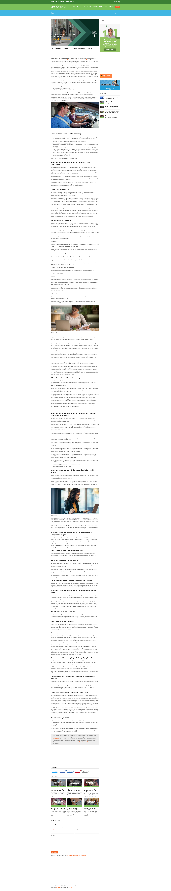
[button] (54, 771)
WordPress (58, 887)
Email (76, 829)
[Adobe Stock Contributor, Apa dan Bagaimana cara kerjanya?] (58, 783)
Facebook (73, 741)
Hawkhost (70, 887)
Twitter (83, 741)
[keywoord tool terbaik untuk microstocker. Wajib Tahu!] (74, 783)
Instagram (89, 741)
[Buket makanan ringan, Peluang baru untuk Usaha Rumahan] (91, 783)
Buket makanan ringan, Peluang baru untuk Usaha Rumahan (90, 790)
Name (52, 829)
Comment (53, 835)
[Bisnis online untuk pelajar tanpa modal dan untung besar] (91, 802)
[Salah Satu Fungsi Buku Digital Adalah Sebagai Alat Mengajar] (58, 802)
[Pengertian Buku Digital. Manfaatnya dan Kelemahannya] (74, 802)
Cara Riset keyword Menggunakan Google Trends (78, 59)
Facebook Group (78, 741)
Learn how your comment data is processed (76, 855)
